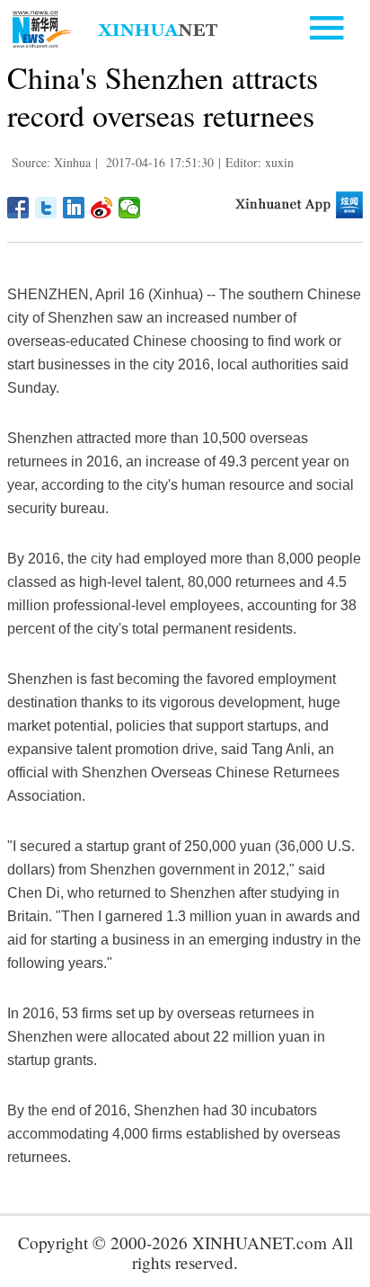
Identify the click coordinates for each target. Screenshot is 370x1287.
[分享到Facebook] (18, 207)
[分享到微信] (130, 207)
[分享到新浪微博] (102, 207)
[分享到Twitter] (46, 207)
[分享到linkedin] (74, 207)
